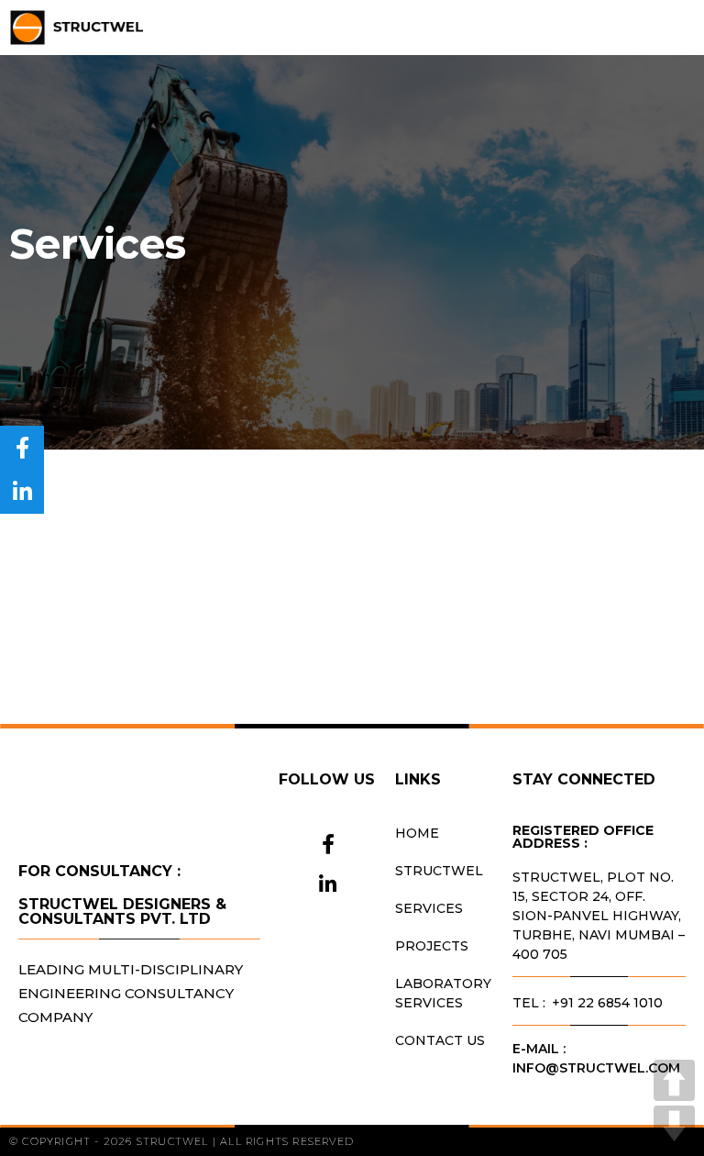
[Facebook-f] (328, 844)
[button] (682, 28)
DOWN (674, 1126)
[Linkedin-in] (328, 884)
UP (674, 1080)
